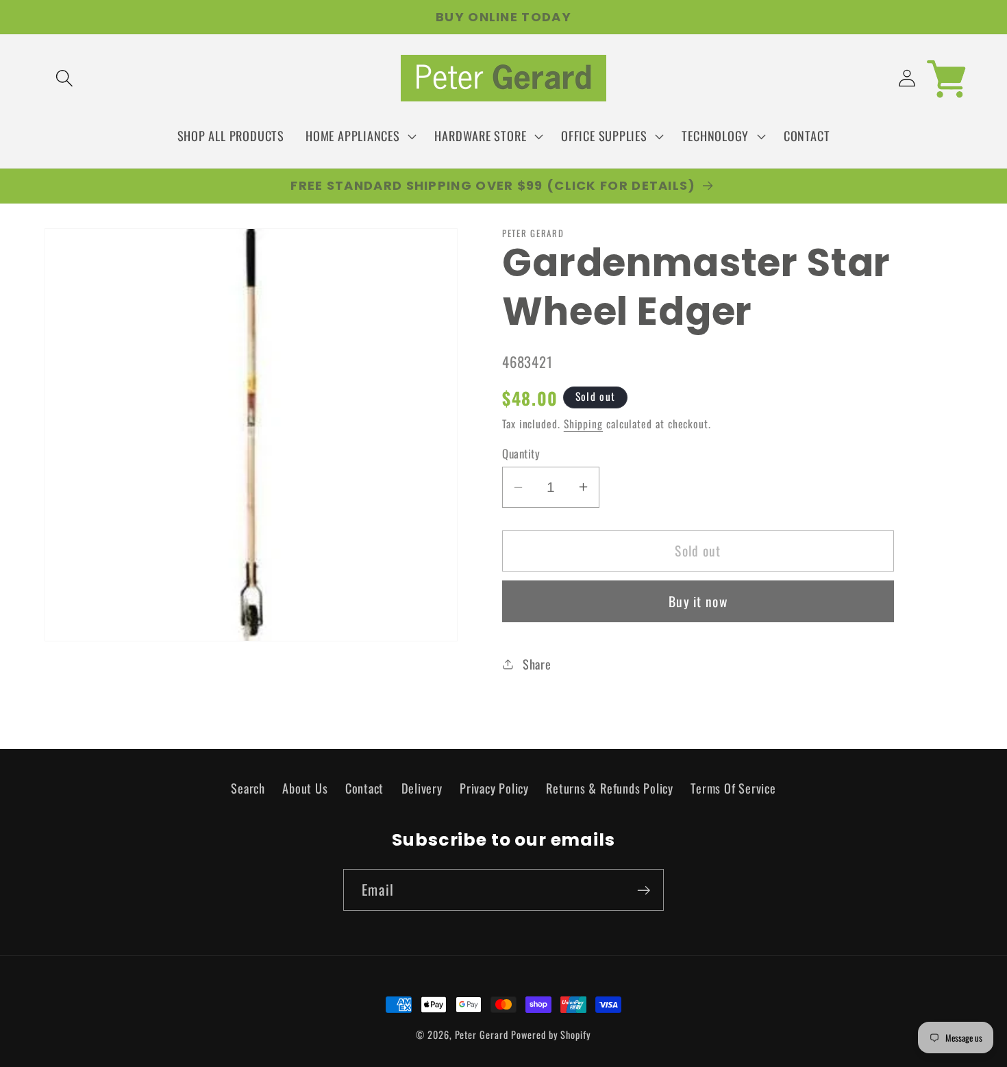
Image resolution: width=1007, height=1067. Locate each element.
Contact (364, 787)
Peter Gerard (481, 1034)
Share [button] (537, 663)
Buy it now (698, 601)
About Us (304, 787)
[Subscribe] (643, 890)
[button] (64, 78)
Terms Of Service (733, 787)
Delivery (422, 787)
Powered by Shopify (550, 1034)
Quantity (521, 453)
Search (248, 787)
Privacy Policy (494, 787)
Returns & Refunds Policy (609, 787)
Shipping (583, 423)
